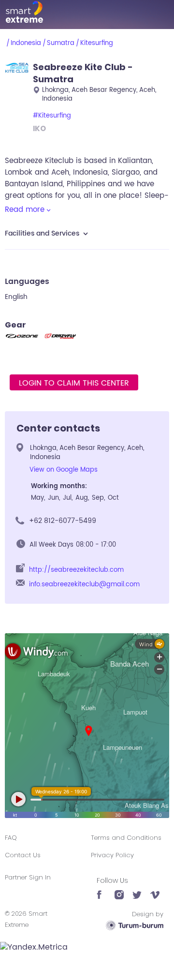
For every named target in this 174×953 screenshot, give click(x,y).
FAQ (11, 837)
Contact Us (23, 855)
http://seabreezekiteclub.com (76, 570)
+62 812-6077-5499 (62, 520)
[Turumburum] (134, 925)
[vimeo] (155, 890)
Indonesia (26, 43)
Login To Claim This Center (74, 383)
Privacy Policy (112, 855)
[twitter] (137, 890)
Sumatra (60, 43)
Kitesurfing (96, 43)
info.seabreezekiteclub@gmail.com (84, 585)
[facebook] (101, 890)
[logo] (87, 12)
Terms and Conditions (126, 837)
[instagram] (119, 890)
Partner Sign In (28, 877)
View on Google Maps (63, 470)
